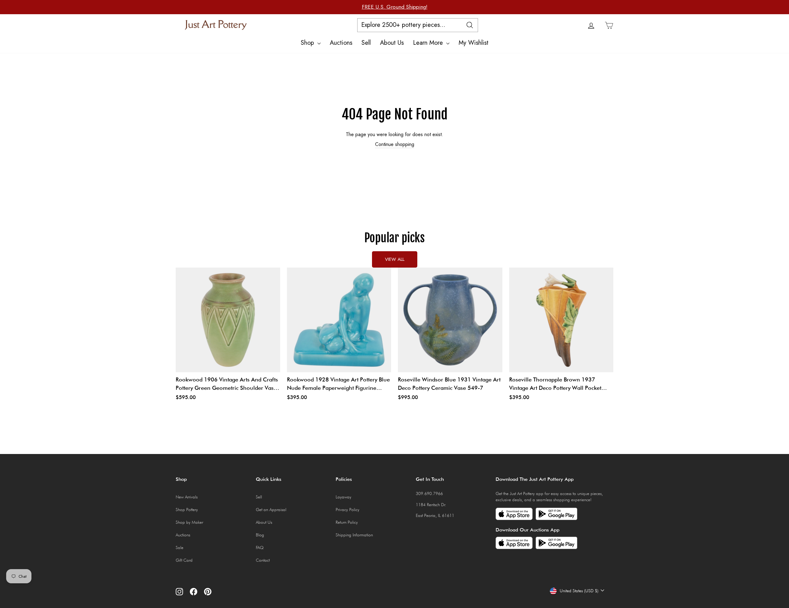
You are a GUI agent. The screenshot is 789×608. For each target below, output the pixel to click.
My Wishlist (474, 42)
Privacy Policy (347, 509)
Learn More (429, 42)
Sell (366, 42)
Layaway (343, 496)
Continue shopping (394, 144)
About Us (392, 42)
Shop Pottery (187, 509)
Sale (179, 547)
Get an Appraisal (271, 509)
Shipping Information (354, 534)
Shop (308, 42)
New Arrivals (187, 496)
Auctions (341, 42)
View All (394, 259)
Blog (260, 534)
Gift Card (184, 560)
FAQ (260, 547)
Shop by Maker (189, 522)
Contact (263, 560)
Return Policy (347, 522)
